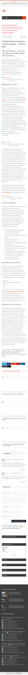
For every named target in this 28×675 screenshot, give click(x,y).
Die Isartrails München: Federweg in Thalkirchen (15, 593)
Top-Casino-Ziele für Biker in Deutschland (13, 394)
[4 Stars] (13, 352)
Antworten (22, 469)
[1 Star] (21, 351)
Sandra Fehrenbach (8, 36)
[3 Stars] (8, 352)
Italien (3, 549)
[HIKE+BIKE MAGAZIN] (14, 10)
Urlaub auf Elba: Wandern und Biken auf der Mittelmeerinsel (16, 599)
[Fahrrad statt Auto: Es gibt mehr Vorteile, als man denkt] (14, 409)
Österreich (4, 548)
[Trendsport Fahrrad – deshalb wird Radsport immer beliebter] (14, 435)
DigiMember (19, 673)
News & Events (23, 36)
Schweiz (4, 551)
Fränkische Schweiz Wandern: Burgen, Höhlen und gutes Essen (16, 606)
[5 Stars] (18, 352)
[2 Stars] (4, 352)
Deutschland (5, 547)
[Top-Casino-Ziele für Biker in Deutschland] (14, 385)
